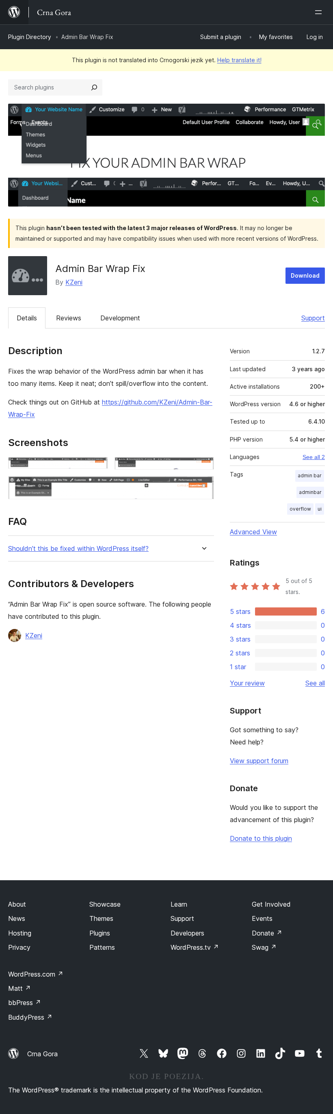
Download (305, 275)
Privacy (19, 947)
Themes (101, 918)
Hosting (19, 933)
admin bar (310, 475)
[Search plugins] (94, 87)
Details (27, 318)
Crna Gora (42, 1054)
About (17, 904)
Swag (264, 947)
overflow (300, 509)
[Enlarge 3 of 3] (203, 487)
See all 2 (314, 457)
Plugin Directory (29, 36)
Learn (179, 904)
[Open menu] (320, 12)
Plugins (99, 933)
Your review (247, 683)
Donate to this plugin (261, 838)
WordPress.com (35, 974)
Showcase (105, 904)
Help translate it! (239, 60)
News (16, 918)
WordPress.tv (195, 947)
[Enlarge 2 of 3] (203, 468)
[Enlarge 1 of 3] (97, 468)
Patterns (102, 947)
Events (262, 918)
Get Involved (271, 904)
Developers (187, 933)
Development (120, 318)
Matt (19, 988)
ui (320, 509)
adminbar (310, 492)
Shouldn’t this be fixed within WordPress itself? (78, 549)
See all (315, 683)
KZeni (73, 282)
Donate (267, 933)
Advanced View (253, 532)
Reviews (68, 318)
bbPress (24, 1003)
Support (313, 318)
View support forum (259, 761)
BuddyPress (30, 1017)
